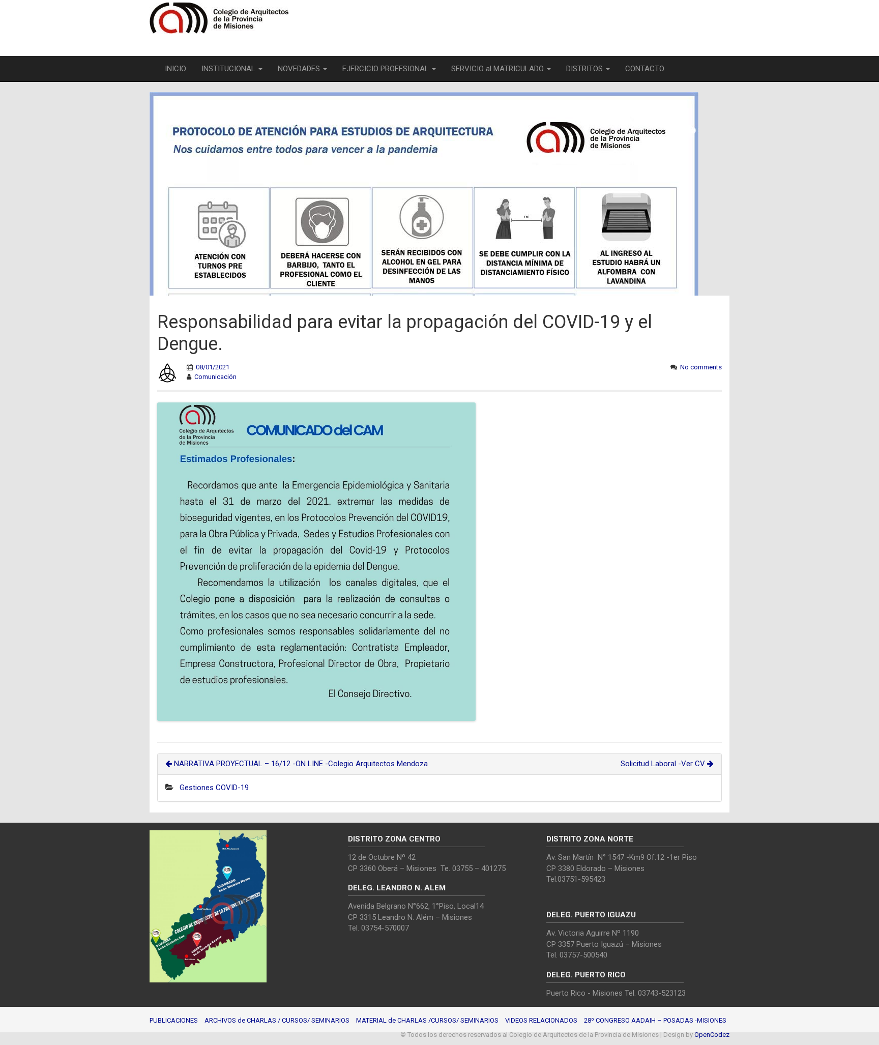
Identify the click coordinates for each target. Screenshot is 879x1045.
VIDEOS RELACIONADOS (541, 1020)
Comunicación (215, 377)
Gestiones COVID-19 (214, 787)
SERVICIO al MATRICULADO (498, 68)
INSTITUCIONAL (229, 68)
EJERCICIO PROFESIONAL (386, 68)
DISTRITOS (585, 68)
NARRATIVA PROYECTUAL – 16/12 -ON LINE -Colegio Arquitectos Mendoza (300, 763)
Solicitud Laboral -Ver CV (664, 763)
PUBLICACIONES (174, 1020)
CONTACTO (644, 68)
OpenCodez (711, 1034)
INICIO (175, 68)
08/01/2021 (212, 367)
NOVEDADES (300, 68)
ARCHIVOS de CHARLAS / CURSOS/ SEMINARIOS (276, 1020)
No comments (701, 367)
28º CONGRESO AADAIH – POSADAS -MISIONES (655, 1020)
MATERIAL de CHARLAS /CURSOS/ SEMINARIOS (427, 1020)
